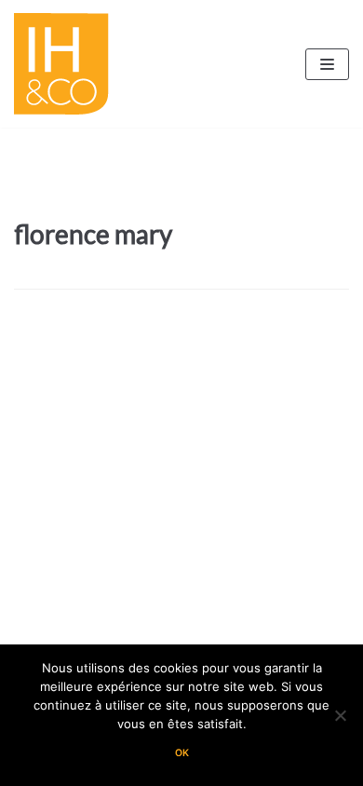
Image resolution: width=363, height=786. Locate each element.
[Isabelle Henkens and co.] (66, 64)
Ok (182, 753)
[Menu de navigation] (327, 64)
